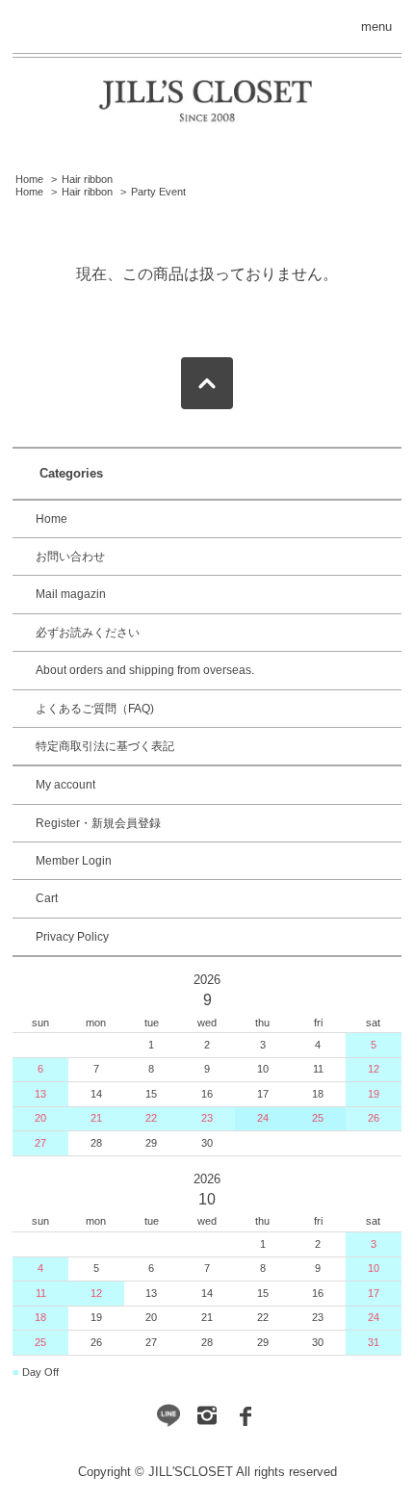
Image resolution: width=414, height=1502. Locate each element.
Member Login (74, 861)
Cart (47, 898)
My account (65, 784)
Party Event (158, 191)
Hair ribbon (87, 179)
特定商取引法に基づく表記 (105, 746)
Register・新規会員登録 (98, 823)
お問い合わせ (70, 556)
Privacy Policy (72, 937)
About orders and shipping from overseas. (145, 670)
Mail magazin (71, 594)
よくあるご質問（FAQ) (95, 708)
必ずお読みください (88, 632)
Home (29, 179)
